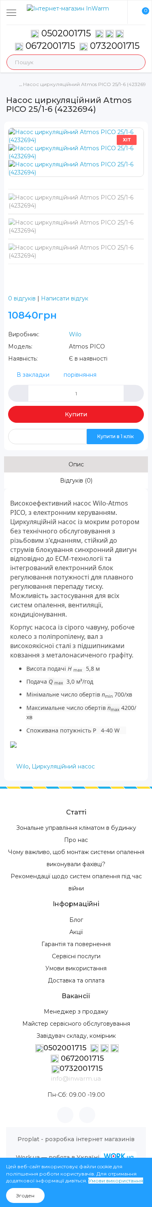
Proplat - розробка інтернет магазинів (76, 1139)
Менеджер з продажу (76, 1011)
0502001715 (66, 33)
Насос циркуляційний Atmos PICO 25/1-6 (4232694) (87, 84)
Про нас (76, 840)
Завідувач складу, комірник (76, 1035)
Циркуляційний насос (63, 766)
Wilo (75, 334)
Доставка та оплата (76, 980)
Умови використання (76, 968)
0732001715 (113, 45)
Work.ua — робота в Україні (57, 1157)
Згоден (25, 1195)
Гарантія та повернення (76, 944)
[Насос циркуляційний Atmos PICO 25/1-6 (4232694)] (76, 135)
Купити (76, 414)
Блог (76, 920)
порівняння (80, 374)
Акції (76, 932)
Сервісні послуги (76, 956)
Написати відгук (64, 298)
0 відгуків (22, 298)
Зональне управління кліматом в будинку (76, 827)
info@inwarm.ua (76, 1078)
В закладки (33, 374)
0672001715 (49, 45)
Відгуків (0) (76, 480)
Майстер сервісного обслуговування (76, 1023)
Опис (76, 464)
